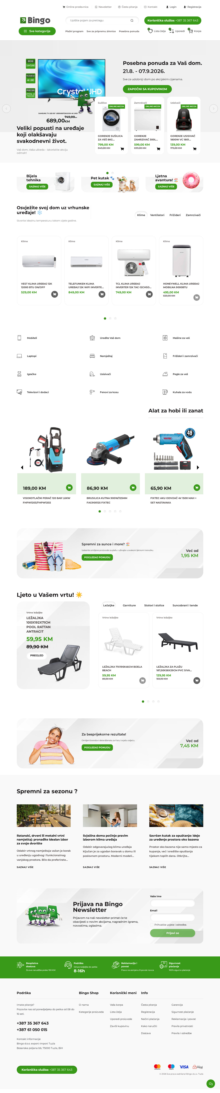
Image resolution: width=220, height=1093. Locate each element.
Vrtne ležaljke (110, 617)
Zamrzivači (140, 103)
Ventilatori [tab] (157, 215)
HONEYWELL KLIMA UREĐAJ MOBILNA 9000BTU (181, 285)
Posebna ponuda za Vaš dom (136, 31)
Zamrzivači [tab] (193, 215)
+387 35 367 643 (173, 20)
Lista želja (116, 1011)
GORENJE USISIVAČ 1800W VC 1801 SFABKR (182, 137)
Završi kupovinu (119, 1026)
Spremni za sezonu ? (47, 791)
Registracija (148, 1011)
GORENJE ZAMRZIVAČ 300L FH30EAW (145, 137)
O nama (84, 1004)
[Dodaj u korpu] (122, 148)
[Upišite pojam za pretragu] (132, 20)
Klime (24, 241)
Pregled (36, 655)
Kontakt (152, 6)
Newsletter (105, 6)
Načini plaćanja (150, 1019)
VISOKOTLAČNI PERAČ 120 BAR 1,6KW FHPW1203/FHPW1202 (46, 500)
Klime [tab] (141, 215)
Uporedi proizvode (121, 1019)
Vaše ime (155, 896)
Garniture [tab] (129, 605)
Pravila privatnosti (182, 1026)
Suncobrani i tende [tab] (185, 605)
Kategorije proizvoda (91, 1011)
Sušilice (102, 103)
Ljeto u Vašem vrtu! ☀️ (50, 594)
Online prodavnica (77, 6)
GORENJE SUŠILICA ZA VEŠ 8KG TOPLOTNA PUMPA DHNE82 (110, 137)
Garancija (177, 1004)
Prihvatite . (170, 924)
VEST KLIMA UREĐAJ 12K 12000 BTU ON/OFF (36, 285)
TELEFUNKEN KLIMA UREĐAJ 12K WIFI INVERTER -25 (86, 285)
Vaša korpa (116, 1004)
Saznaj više (25, 867)
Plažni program (74, 31)
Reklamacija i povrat (184, 1019)
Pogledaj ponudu (97, 557)
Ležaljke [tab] (108, 605)
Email (153, 910)
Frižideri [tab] (175, 215)
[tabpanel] (110, 278)
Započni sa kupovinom (147, 89)
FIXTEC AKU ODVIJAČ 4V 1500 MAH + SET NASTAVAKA (173, 500)
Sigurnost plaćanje (183, 1011)
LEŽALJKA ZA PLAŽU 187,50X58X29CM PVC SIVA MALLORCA (173, 668)
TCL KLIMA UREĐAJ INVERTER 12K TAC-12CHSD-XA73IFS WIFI (133, 285)
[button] (195, 31)
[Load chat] (210, 1083)
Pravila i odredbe (182, 1033)
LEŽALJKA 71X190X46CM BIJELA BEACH (122, 668)
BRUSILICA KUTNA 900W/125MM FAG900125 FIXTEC (107, 500)
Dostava (146, 1033)
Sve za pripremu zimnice (101, 31)
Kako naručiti (149, 1026)
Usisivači (175, 103)
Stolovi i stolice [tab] (154, 605)
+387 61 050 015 (32, 1030)
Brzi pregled (118, 155)
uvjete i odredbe (176, 924)
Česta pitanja (130, 6)
